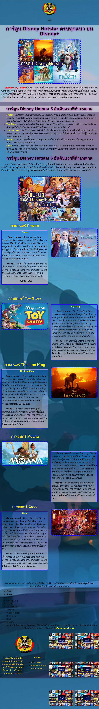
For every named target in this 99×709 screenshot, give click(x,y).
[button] (49, 20)
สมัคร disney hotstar (65, 628)
